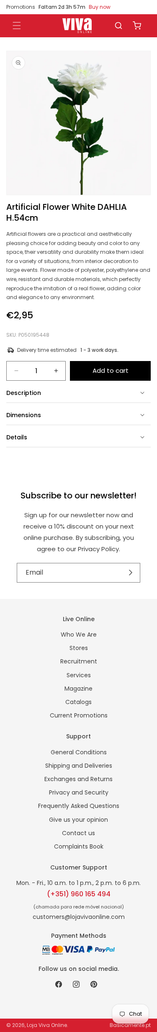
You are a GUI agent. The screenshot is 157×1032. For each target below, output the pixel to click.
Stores (78, 648)
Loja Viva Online (47, 1025)
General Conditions (79, 752)
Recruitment (78, 661)
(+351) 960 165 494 (79, 894)
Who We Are (79, 634)
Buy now (100, 6)
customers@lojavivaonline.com (79, 917)
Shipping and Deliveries (78, 765)
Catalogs (78, 702)
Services (79, 675)
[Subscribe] (131, 572)
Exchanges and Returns (78, 779)
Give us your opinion (78, 819)
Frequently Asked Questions (78, 806)
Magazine (78, 688)
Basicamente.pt (130, 1025)
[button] (118, 25)
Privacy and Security (78, 792)
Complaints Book (78, 846)
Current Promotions (79, 715)
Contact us (78, 833)
